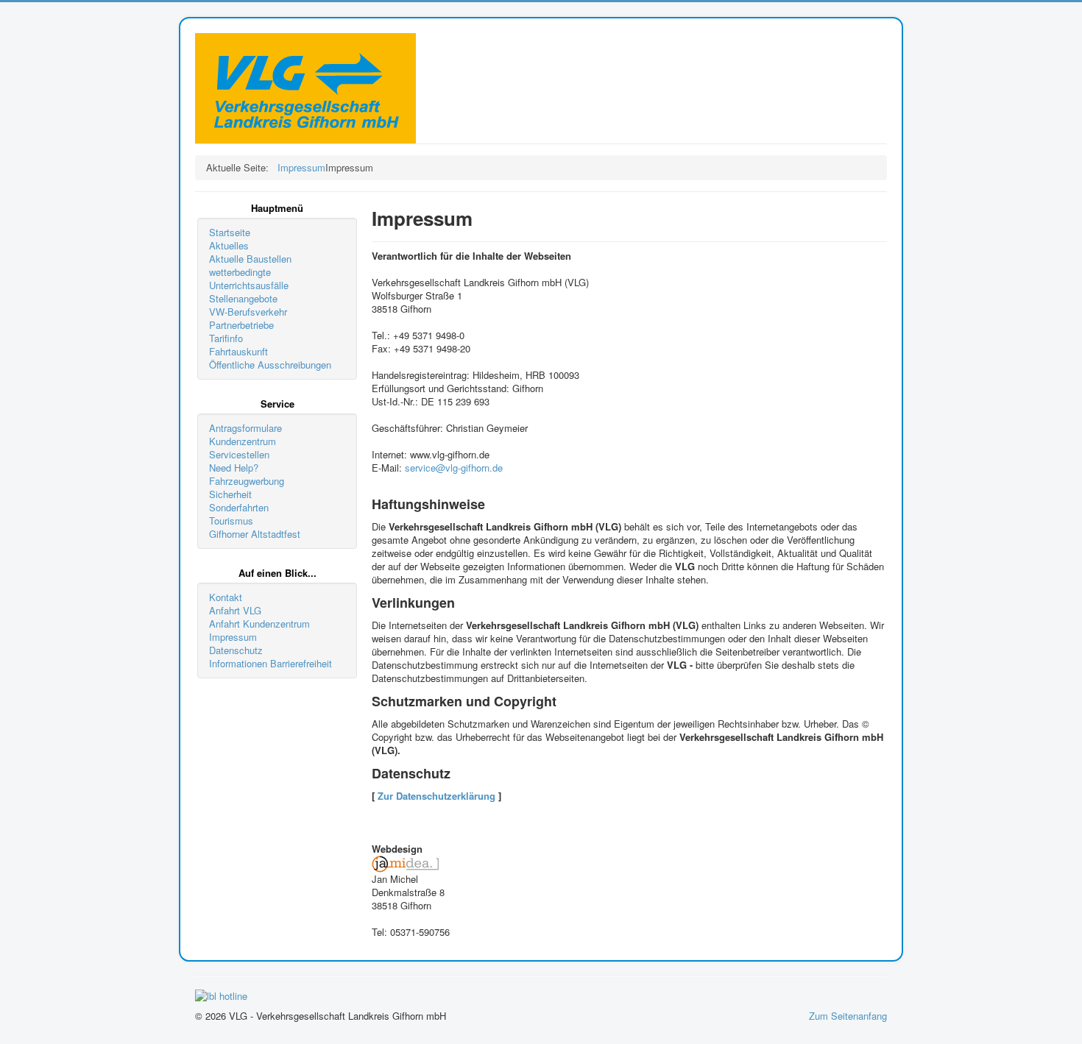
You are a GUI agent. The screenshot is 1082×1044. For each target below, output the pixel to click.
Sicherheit (230, 494)
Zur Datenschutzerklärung (436, 796)
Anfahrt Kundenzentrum (259, 624)
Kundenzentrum (242, 441)
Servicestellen (239, 454)
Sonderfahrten (239, 507)
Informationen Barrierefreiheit (270, 663)
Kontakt (225, 597)
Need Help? (233, 468)
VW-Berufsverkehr (248, 312)
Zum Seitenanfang (848, 1016)
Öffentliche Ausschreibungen (270, 365)
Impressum (233, 637)
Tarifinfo (226, 338)
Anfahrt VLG (235, 610)
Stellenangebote (243, 298)
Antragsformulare (245, 428)
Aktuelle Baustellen (250, 259)
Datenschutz (236, 650)
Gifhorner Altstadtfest (254, 534)
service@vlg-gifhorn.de (454, 468)
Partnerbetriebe (241, 325)
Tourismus (231, 521)
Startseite (229, 232)
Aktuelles (229, 245)
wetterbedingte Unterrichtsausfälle (249, 279)
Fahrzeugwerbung (246, 481)
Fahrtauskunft (238, 351)
